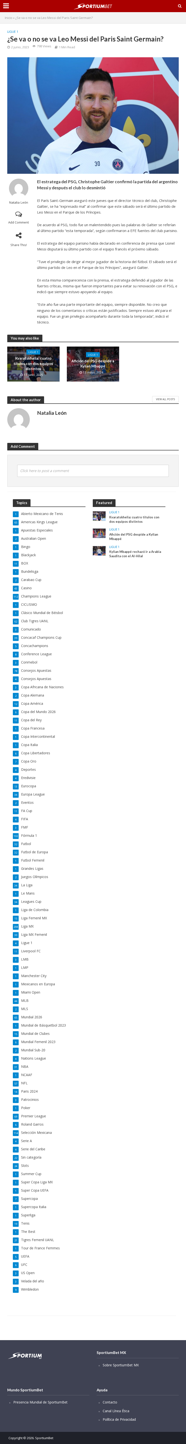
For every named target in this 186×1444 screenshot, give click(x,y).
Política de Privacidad (119, 1419)
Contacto (110, 1402)
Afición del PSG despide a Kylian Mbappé (92, 363)
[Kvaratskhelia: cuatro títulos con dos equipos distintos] (99, 515)
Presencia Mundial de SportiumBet (40, 1402)
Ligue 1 (12, 31)
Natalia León (18, 202)
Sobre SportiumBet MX (121, 1365)
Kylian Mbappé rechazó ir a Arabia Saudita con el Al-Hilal (135, 554)
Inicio (8, 18)
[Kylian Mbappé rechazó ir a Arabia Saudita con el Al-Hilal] (99, 550)
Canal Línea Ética (116, 1411)
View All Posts (165, 399)
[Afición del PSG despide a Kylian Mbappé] (99, 533)
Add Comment (18, 222)
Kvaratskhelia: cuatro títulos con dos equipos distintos (33, 363)
